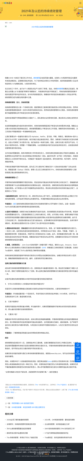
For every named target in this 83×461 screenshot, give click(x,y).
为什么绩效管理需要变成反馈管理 (19, 429)
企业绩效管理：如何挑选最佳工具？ (58, 424)
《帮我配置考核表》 (14, 387)
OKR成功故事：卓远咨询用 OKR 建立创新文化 (28, 407)
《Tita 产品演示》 (61, 385)
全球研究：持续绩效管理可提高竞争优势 (21, 424)
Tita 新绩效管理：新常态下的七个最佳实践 (22, 437)
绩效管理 (30, 15)
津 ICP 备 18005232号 (42, 456)
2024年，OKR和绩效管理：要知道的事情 (60, 420)
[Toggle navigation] (80, 3)
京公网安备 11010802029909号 (58, 456)
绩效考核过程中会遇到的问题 (17, 433)
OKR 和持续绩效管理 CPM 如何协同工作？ (60, 429)
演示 (14, 204)
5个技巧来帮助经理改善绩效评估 (56, 433)
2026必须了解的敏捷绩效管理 (18, 420)
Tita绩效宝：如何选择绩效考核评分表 (58, 437)
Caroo (49, 361)
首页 (6, 23)
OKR (24, 15)
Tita (36, 385)
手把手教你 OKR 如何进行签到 (23, 403)
